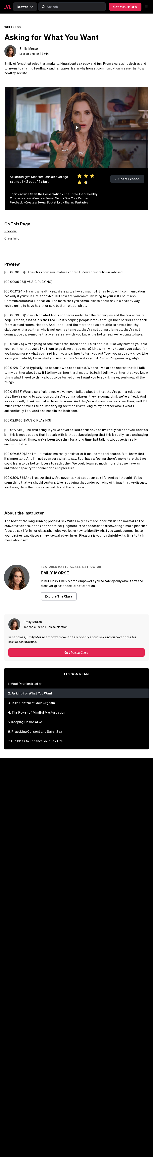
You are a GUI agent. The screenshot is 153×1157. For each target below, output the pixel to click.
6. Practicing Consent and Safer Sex (35, 731)
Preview (10, 231)
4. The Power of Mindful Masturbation (36, 712)
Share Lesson (128, 179)
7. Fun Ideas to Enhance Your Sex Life (35, 741)
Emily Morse (29, 48)
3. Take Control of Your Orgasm (31, 703)
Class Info (11, 238)
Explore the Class (59, 596)
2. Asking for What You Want (30, 693)
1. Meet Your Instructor (25, 684)
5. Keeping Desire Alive (25, 722)
